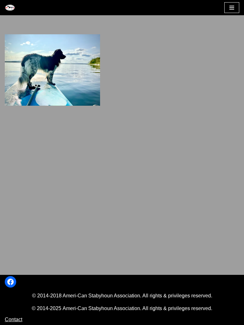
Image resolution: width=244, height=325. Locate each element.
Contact (13, 319)
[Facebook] (10, 282)
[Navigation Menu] (231, 7)
